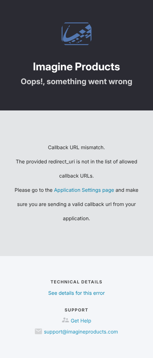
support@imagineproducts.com (81, 332)
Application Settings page (84, 190)
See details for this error (76, 293)
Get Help (81, 321)
